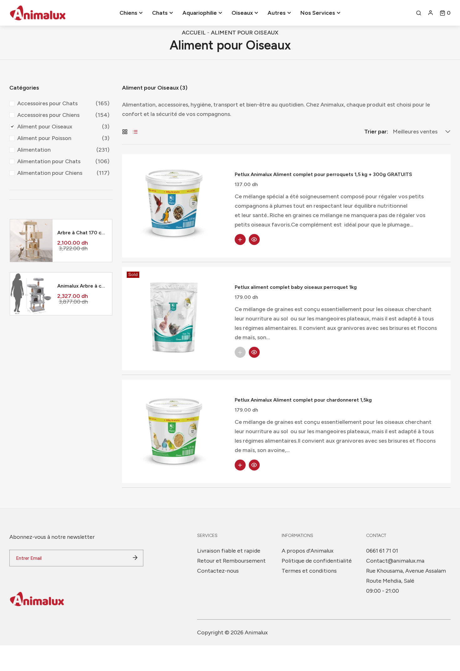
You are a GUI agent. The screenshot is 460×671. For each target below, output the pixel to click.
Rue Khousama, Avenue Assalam (406, 570)
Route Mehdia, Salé (390, 580)
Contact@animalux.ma (395, 560)
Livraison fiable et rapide (228, 550)
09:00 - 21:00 (382, 590)
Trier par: (376, 131)
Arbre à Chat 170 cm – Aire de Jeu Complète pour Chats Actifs (82, 233)
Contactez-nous (218, 570)
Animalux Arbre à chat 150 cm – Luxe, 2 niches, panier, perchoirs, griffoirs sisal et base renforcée (82, 286)
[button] (445, 13)
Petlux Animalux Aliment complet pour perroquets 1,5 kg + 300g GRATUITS (323, 174)
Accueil (194, 32)
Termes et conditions (309, 570)
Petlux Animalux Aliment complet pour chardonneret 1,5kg (303, 400)
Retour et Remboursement (231, 560)
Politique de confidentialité (317, 560)
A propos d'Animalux (308, 550)
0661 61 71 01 (382, 550)
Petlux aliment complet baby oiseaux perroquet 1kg (296, 287)
